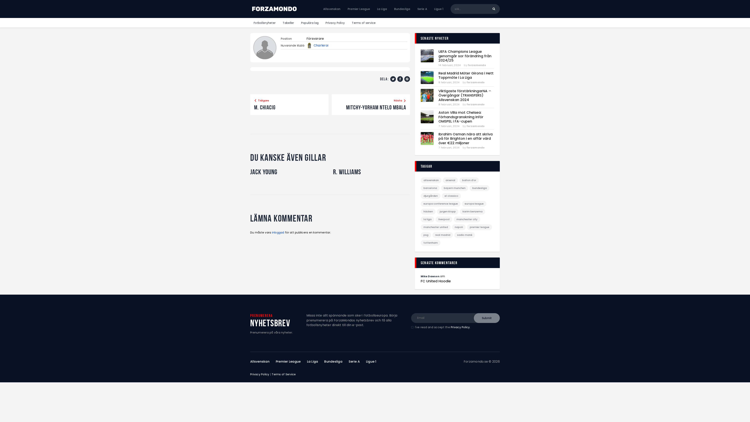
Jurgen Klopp (448, 211)
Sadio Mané (464, 235)
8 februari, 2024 (449, 82)
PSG (425, 235)
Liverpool (444, 219)
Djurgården (430, 196)
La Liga (427, 219)
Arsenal (450, 180)
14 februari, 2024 (449, 65)
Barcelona (430, 188)
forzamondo (477, 65)
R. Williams (347, 172)
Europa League (474, 204)
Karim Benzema (472, 211)
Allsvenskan (431, 180)
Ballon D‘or (469, 180)
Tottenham (430, 243)
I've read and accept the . (443, 327)
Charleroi (321, 45)
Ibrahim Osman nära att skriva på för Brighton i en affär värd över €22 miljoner (465, 138)
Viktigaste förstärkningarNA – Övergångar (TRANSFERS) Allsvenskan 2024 (464, 95)
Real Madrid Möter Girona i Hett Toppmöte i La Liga (466, 75)
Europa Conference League (440, 204)
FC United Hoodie (436, 281)
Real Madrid (442, 235)
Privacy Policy (460, 327)
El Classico (451, 196)
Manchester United (435, 227)
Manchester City (467, 219)
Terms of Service (284, 374)
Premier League (479, 227)
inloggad (278, 232)
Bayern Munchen (454, 188)
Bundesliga (479, 188)
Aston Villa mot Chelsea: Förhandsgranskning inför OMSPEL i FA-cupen (460, 117)
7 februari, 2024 (449, 126)
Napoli (459, 227)
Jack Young (263, 172)
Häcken (428, 211)
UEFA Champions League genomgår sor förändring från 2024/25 (464, 56)
